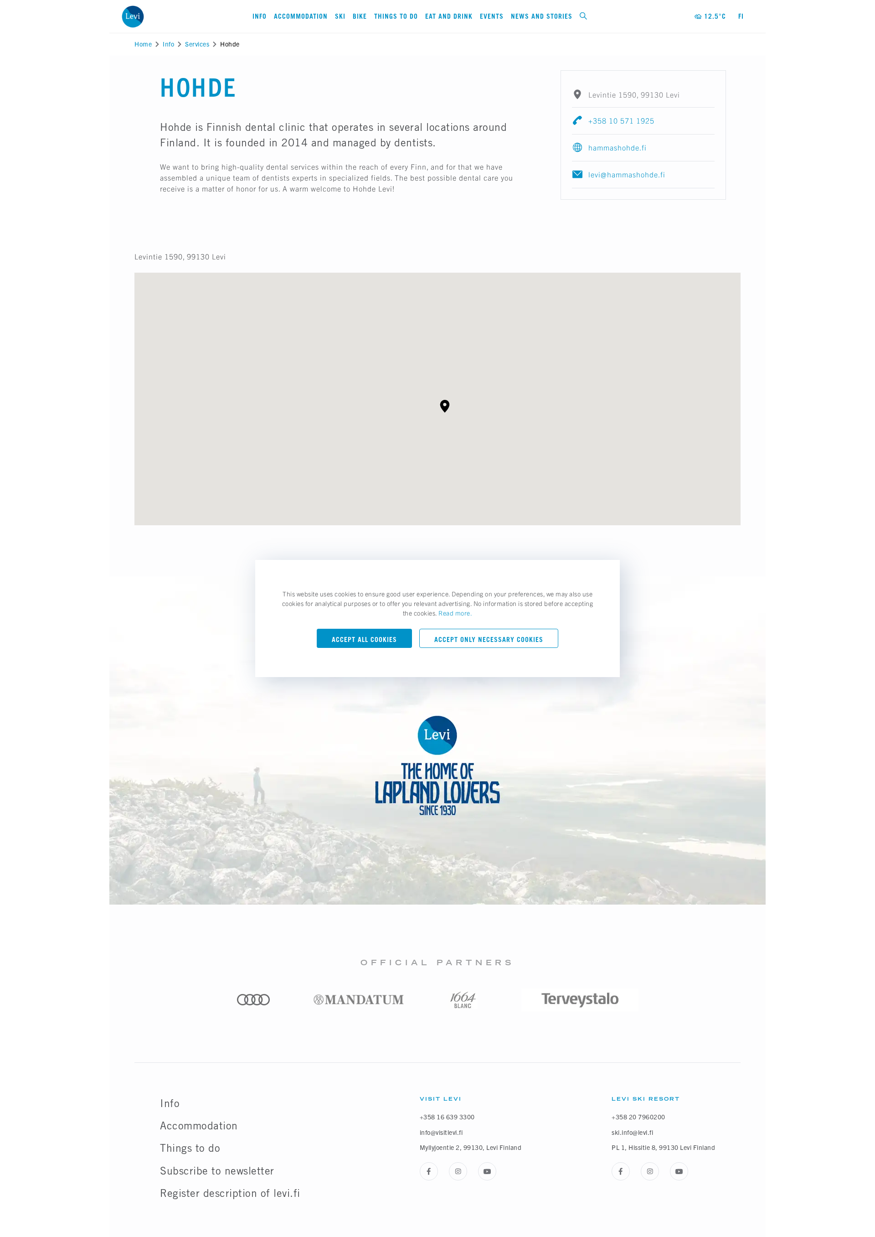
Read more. (455, 613)
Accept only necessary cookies (488, 639)
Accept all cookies (364, 639)
